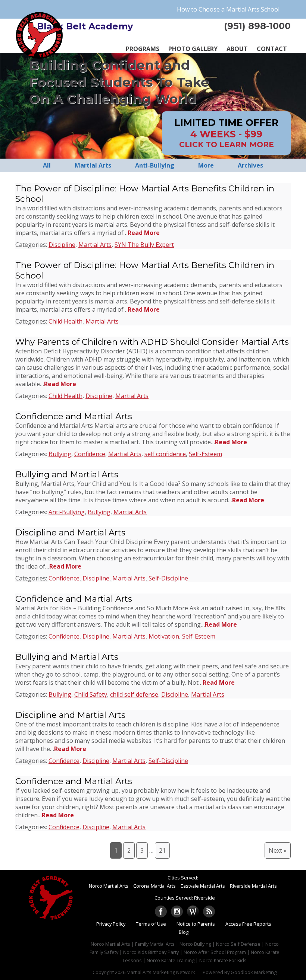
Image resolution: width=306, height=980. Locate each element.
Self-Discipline (168, 578)
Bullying (60, 454)
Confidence (89, 454)
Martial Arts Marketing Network (161, 972)
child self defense (134, 694)
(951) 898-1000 (257, 25)
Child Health (65, 321)
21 (162, 850)
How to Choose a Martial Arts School (228, 9)
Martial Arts (95, 245)
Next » (278, 850)
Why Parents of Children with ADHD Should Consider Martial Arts (152, 342)
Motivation (164, 636)
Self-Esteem (205, 454)
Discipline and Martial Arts (70, 532)
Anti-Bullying (67, 512)
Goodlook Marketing (254, 972)
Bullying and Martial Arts (66, 474)
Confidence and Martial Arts (73, 416)
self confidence (165, 454)
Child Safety (90, 694)
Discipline (62, 245)
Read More (144, 233)
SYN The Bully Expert (144, 245)
